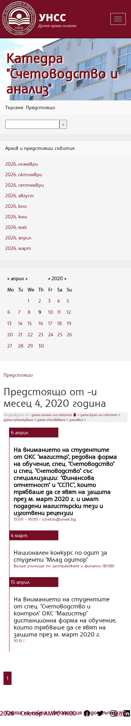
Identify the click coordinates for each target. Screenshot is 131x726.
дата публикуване (18, 419)
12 (69, 312)
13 (9, 323)
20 (10, 334)
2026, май (16, 227)
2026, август (19, 195)
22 (30, 334)
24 (50, 334)
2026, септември (24, 185)
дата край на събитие (99, 414)
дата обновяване (51, 419)
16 (40, 323)
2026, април (18, 237)
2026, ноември (21, 164)
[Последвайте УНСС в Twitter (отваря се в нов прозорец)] (100, 713)
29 (30, 346)
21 (20, 334)
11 (59, 312)
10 (50, 312)
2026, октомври (23, 174)
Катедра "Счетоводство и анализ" (62, 73)
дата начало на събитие (52, 414)
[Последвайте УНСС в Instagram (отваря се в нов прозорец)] (113, 713)
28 (20, 346)
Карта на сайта (27, 712)
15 (30, 323)
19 (69, 323)
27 (9, 346)
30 (41, 346)
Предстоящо (18, 375)
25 (60, 334)
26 (69, 334)
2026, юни (16, 216)
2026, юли (16, 206)
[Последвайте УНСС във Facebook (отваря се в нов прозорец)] (87, 713)
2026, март (18, 248)
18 (59, 323)
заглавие (76, 419)
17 (50, 323)
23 (40, 334)
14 (20, 323)
